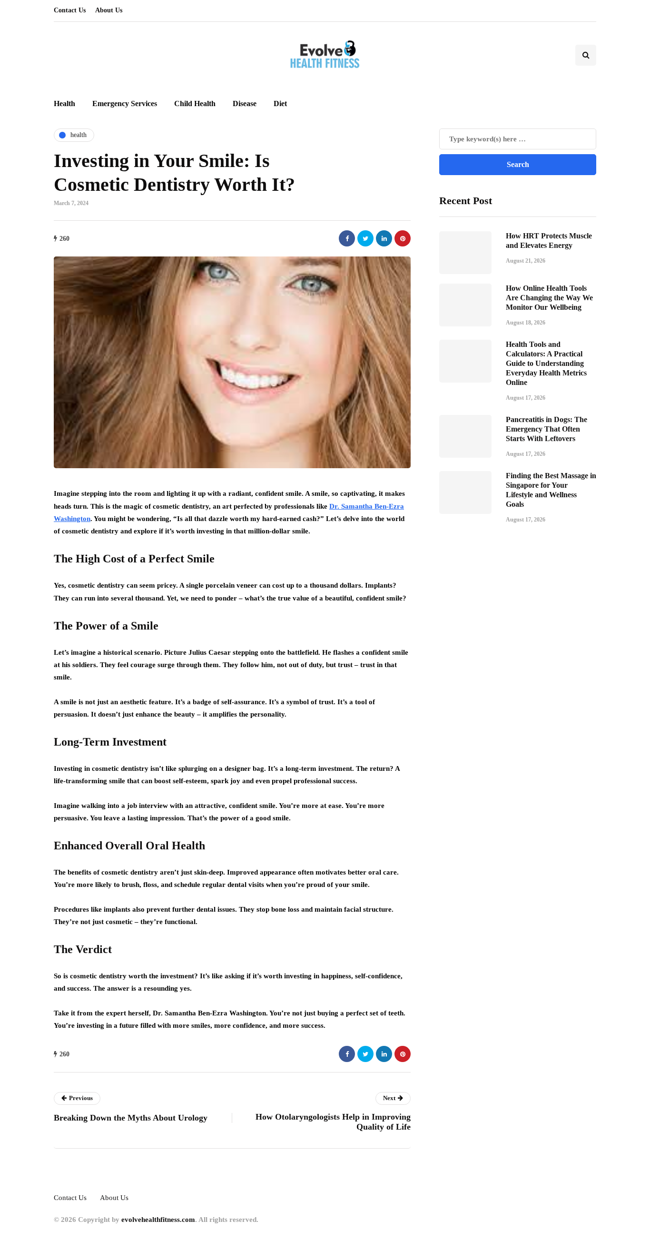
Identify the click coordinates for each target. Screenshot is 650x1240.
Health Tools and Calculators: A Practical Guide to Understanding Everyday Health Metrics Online (546, 363)
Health (64, 103)
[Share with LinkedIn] (384, 238)
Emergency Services (124, 103)
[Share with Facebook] (347, 238)
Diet (280, 103)
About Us (108, 10)
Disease (244, 103)
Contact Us (70, 10)
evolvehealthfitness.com (158, 1219)
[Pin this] (402, 238)
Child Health (195, 103)
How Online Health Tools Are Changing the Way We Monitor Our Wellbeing (549, 297)
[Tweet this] (365, 238)
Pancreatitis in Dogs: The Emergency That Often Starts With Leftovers (546, 429)
